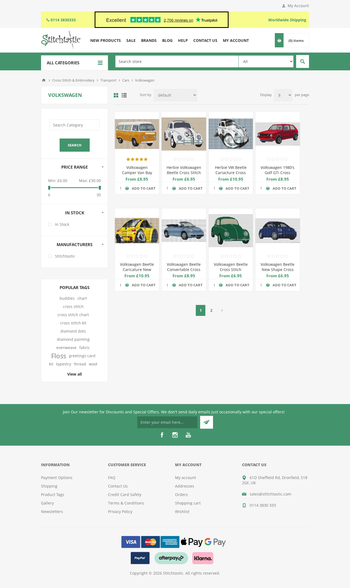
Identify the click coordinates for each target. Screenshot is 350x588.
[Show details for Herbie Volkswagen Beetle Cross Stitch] (184, 134)
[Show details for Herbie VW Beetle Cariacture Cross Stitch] (231, 134)
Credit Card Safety (124, 494)
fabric (84, 347)
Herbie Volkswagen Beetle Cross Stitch (184, 170)
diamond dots (73, 331)
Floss (58, 356)
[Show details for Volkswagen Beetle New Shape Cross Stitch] (277, 230)
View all (74, 374)
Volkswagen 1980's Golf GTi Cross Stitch (277, 172)
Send (206, 422)
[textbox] (176, 61)
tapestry (63, 364)
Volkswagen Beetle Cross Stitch (231, 267)
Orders (181, 494)
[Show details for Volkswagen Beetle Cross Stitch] (231, 230)
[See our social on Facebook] (162, 435)
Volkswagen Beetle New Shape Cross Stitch (277, 269)
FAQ (111, 477)
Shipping (49, 486)
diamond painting (73, 339)
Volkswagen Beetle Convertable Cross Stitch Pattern (184, 269)
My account (185, 477)
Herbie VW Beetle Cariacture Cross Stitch (231, 172)
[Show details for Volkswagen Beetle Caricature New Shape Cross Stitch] (137, 230)
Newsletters (52, 511)
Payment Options (56, 477)
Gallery (47, 503)
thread (80, 364)
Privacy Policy (120, 511)
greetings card (82, 355)
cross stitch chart (73, 314)
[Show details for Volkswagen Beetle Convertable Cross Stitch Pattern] (184, 230)
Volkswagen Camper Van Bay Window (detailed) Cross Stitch (136, 175)
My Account (298, 5)
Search (302, 61)
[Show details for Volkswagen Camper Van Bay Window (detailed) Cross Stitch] (137, 134)
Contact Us (118, 486)
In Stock (62, 224)
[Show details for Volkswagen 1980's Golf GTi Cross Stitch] (277, 134)
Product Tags (52, 494)
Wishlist (182, 511)
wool (93, 364)
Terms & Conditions (126, 503)
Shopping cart (188, 503)
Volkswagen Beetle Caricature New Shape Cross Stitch (137, 269)
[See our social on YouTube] (188, 435)
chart (82, 298)
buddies (67, 298)
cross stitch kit (73, 322)
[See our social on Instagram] (175, 435)
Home (43, 80)
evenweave (66, 347)
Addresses (184, 486)
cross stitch (73, 306)
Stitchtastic (65, 256)
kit (51, 364)
